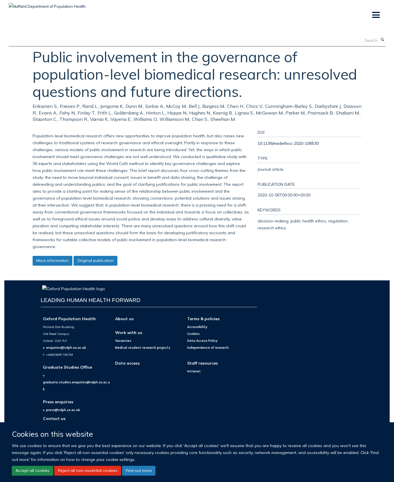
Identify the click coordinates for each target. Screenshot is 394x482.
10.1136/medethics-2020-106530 (288, 143)
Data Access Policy (202, 341)
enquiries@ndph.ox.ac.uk (66, 348)
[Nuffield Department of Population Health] (47, 4)
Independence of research (208, 348)
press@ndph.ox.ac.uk (63, 410)
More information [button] (52, 260)
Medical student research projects (142, 348)
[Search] (382, 40)
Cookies (193, 334)
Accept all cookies (33, 470)
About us (124, 318)
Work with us (128, 332)
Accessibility (197, 327)
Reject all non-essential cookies (87, 470)
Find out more (139, 470)
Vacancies (123, 341)
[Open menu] (375, 15)
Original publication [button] (95, 260)
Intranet (194, 371)
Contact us (54, 418)
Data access (127, 363)
